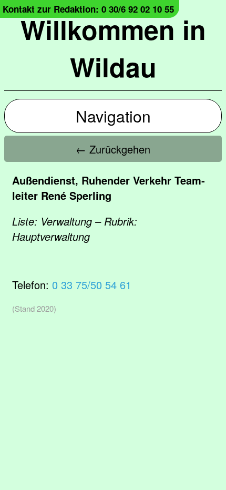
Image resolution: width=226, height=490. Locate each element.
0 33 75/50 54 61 (91, 284)
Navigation (113, 116)
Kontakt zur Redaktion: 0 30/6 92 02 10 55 (88, 9)
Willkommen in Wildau (113, 48)
